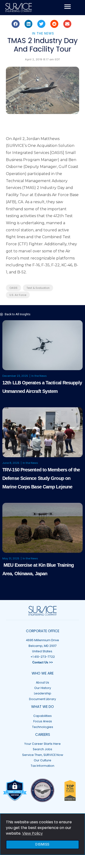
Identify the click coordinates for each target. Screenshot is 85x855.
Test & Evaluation (38, 288)
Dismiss (42, 844)
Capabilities (42, 716)
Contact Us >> (42, 662)
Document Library (42, 699)
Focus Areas (42, 721)
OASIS (13, 288)
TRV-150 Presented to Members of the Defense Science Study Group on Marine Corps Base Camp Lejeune (41, 478)
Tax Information (42, 766)
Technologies (42, 727)
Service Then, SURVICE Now (42, 755)
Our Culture (42, 760)
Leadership (42, 693)
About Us (42, 682)
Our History (42, 688)
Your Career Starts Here (42, 744)
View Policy (32, 833)
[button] (16, 24)
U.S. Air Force (17, 295)
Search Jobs (42, 749)
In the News (43, 33)
